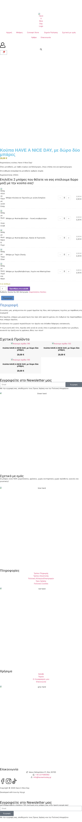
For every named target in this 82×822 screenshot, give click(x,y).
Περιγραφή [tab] (7, 298)
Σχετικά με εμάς (69, 32)
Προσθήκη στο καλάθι (18, 289)
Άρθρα (34, 37)
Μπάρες (19, 32)
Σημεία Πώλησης (51, 32)
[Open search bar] (41, 49)
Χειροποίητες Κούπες (37, 292)
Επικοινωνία (46, 37)
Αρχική (9, 32)
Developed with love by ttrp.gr (12, 792)
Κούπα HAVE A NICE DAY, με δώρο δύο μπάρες (20, 349)
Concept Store (33, 32)
